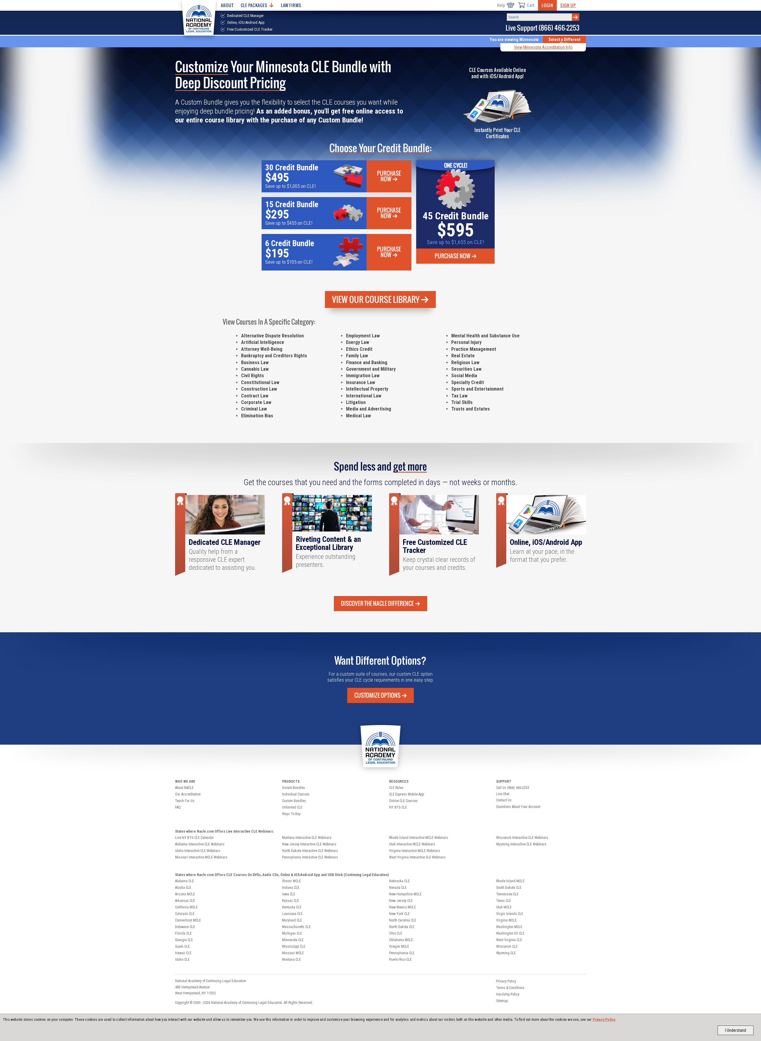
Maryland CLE (292, 920)
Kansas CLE (290, 901)
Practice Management (473, 349)
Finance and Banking (366, 362)
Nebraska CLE (399, 881)
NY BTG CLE (398, 807)
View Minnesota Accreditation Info (543, 47)
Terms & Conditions (510, 988)
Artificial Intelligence (262, 342)
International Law (363, 396)
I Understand (735, 1030)
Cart (530, 5)
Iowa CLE (288, 894)
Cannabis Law (255, 369)
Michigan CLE (292, 933)
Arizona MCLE (185, 894)
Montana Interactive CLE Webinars (306, 838)
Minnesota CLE (293, 940)
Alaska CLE (183, 888)
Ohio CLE (395, 933)
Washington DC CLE (510, 933)
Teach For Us (184, 801)
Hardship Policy (507, 994)
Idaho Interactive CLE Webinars (197, 851)
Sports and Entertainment (477, 389)
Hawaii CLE (183, 953)
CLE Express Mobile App (406, 794)
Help (501, 5)
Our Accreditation (188, 794)
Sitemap (502, 1001)
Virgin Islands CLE (509, 914)
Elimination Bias (257, 416)
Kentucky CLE (291, 907)
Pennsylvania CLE (401, 953)
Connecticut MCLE (188, 920)
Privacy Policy (604, 1020)
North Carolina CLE (402, 920)
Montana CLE (291, 959)
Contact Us (504, 800)
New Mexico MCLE (402, 907)
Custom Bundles (294, 801)
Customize (377, 695)
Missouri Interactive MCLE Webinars (201, 857)
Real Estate (463, 355)
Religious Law (465, 362)
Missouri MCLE (293, 953)
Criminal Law (254, 409)
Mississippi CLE (293, 946)
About (227, 5)
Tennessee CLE (507, 894)
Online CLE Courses (403, 801)
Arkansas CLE (185, 901)
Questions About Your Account (518, 807)
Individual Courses (295, 794)
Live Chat (502, 794)
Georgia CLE (184, 940)
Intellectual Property (367, 389)
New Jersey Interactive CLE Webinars (309, 844)
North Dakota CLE (401, 927)
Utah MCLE (504, 907)
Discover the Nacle (377, 603)
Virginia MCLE (506, 920)
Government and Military (371, 369)
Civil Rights (252, 375)
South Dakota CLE (508, 888)
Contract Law (254, 396)
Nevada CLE (398, 888)
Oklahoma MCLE (401, 940)
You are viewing (514, 39)
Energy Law (357, 342)
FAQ (178, 807)
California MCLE (186, 907)
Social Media (464, 375)
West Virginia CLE (509, 940)
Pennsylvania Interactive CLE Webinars (310, 857)
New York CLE (399, 914)
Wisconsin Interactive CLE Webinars (522, 838)
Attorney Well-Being (261, 349)
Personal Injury (466, 342)
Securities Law (466, 369)
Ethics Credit (359, 349)
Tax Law (459, 396)
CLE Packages (254, 5)
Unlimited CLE (292, 807)
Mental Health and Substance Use (485, 336)
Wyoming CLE (506, 953)
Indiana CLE (290, 888)
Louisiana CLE (292, 914)
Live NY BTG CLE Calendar (194, 838)
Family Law (357, 355)
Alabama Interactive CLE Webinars (199, 844)
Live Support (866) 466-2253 (542, 28)
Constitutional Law (260, 382)
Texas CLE (503, 901)
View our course (375, 299)
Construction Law (259, 389)
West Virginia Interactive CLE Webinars (417, 857)
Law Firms (291, 5)
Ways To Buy (291, 814)
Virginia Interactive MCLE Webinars (414, 851)
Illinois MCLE (291, 881)
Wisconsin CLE (507, 946)
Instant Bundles (293, 788)
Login (547, 5)
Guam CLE (182, 946)
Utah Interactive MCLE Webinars (412, 844)
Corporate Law (256, 402)
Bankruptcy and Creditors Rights (274, 355)
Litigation (356, 402)
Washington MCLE (509, 927)
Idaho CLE (182, 959)
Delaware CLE (185, 927)
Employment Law (363, 336)
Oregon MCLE (399, 946)
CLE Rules (396, 788)
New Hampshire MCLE (405, 894)
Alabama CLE (184, 881)
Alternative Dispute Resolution (272, 336)
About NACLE (184, 788)
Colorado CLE (184, 914)
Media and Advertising (368, 409)
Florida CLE (183, 933)
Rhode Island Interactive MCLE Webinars (418, 838)
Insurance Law (360, 382)
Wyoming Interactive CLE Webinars (521, 844)
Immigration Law (363, 375)
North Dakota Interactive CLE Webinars (310, 851)
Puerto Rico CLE (400, 959)
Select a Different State (564, 41)
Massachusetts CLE (296, 927)
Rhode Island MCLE (510, 881)
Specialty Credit (467, 382)
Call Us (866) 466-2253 (512, 788)
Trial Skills (462, 402)
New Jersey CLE (401, 901)
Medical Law (358, 416)
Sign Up (568, 5)
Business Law (255, 362)
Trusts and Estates (470, 409)
